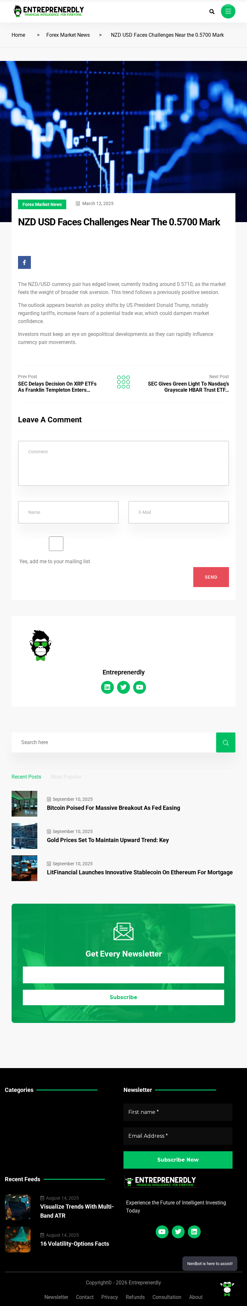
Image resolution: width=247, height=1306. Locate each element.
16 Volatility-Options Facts (74, 1243)
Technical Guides (24, 1106)
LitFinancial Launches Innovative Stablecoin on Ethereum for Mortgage (140, 872)
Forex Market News (68, 35)
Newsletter (56, 1297)
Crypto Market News (28, 1136)
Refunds (135, 1297)
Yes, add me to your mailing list (54, 561)
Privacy (109, 1297)
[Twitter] (123, 687)
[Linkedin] (107, 687)
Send (211, 577)
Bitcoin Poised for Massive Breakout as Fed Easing (113, 807)
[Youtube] (139, 687)
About (196, 1297)
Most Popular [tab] (66, 777)
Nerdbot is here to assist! (210, 1263)
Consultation (166, 1297)
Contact (85, 1297)
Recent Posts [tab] (26, 777)
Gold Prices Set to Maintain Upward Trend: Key (108, 840)
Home (18, 35)
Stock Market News (27, 1116)
